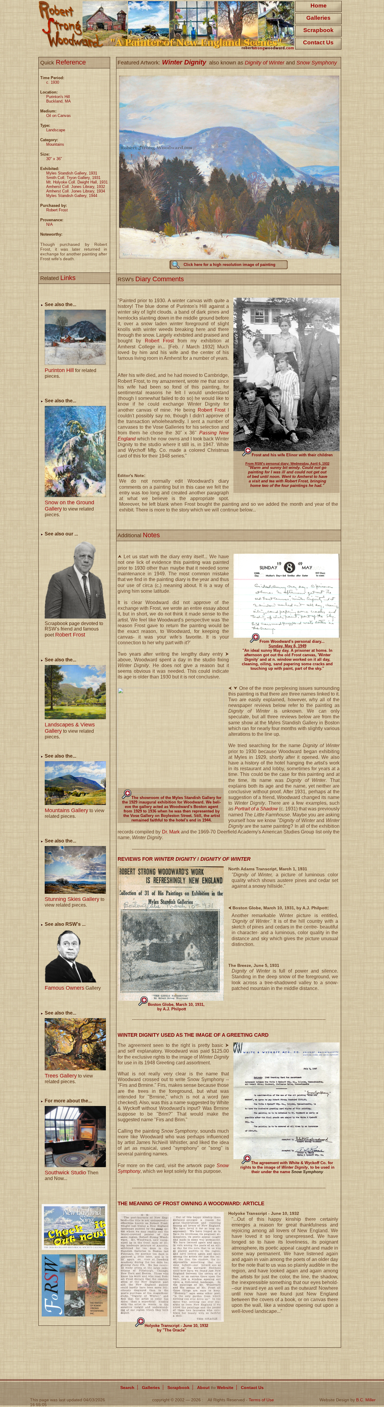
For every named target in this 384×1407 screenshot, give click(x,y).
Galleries (318, 18)
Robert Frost (159, 340)
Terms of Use (261, 1399)
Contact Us (318, 42)
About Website (215, 1387)
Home (318, 5)
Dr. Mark (171, 831)
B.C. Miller (366, 1399)
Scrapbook (318, 30)
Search (127, 1387)
